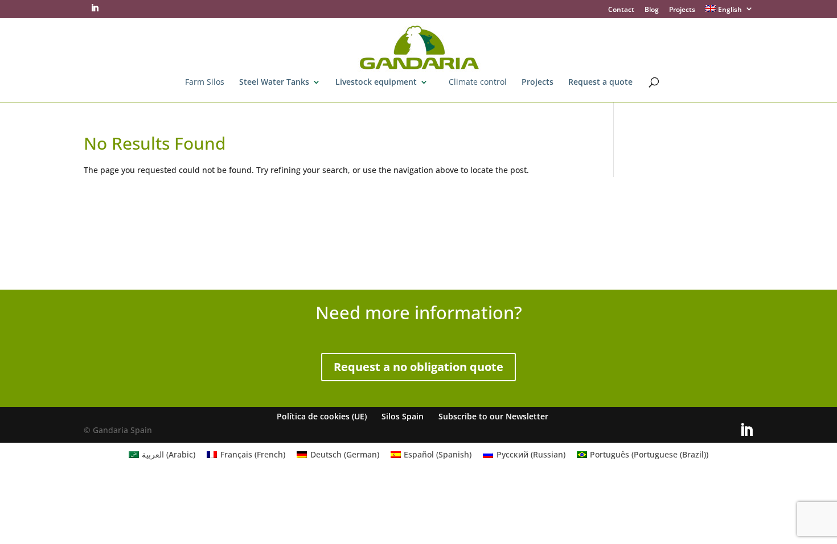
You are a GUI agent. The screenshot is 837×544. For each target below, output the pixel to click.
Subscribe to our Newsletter (493, 416)
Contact (621, 10)
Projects (682, 10)
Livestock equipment (376, 82)
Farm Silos (204, 82)
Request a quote (600, 82)
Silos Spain (402, 416)
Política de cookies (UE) (322, 416)
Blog (652, 10)
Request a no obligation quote (418, 366)
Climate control (478, 82)
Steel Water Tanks (274, 82)
